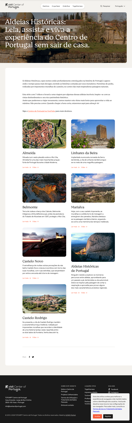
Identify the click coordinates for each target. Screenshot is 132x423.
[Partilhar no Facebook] (29, 357)
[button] (120, 6)
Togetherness (90, 389)
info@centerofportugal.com (15, 406)
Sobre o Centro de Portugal (67, 390)
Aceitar (97, 416)
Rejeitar (108, 416)
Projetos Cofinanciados (69, 395)
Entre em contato (67, 405)
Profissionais (89, 399)
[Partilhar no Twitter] (33, 357)
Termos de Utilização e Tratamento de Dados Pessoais (69, 400)
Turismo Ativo (90, 395)
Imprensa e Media (91, 392)
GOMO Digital (70, 415)
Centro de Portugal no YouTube (41, 111)
